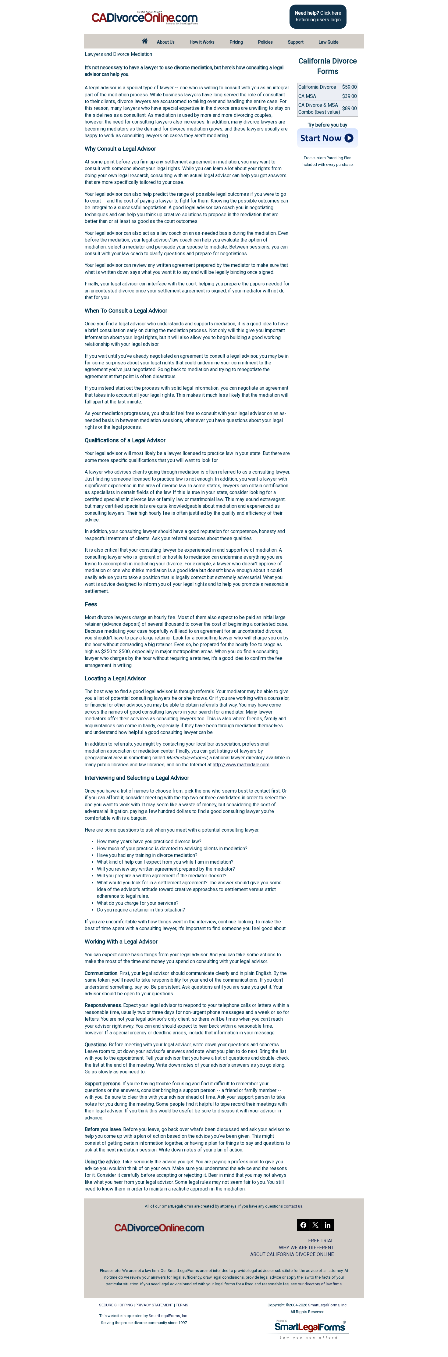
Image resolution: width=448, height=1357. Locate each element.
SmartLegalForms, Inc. (168, 1315)
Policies (265, 42)
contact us (293, 1206)
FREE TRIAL (321, 1241)
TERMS (182, 1305)
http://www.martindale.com (241, 765)
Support (296, 42)
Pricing (236, 42)
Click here (330, 13)
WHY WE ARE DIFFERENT (306, 1248)
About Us (166, 42)
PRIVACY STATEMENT (154, 1305)
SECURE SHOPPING (116, 1305)
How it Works (202, 42)
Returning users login (318, 20)
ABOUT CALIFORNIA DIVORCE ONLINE (292, 1254)
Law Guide (329, 42)
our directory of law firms (320, 1284)
